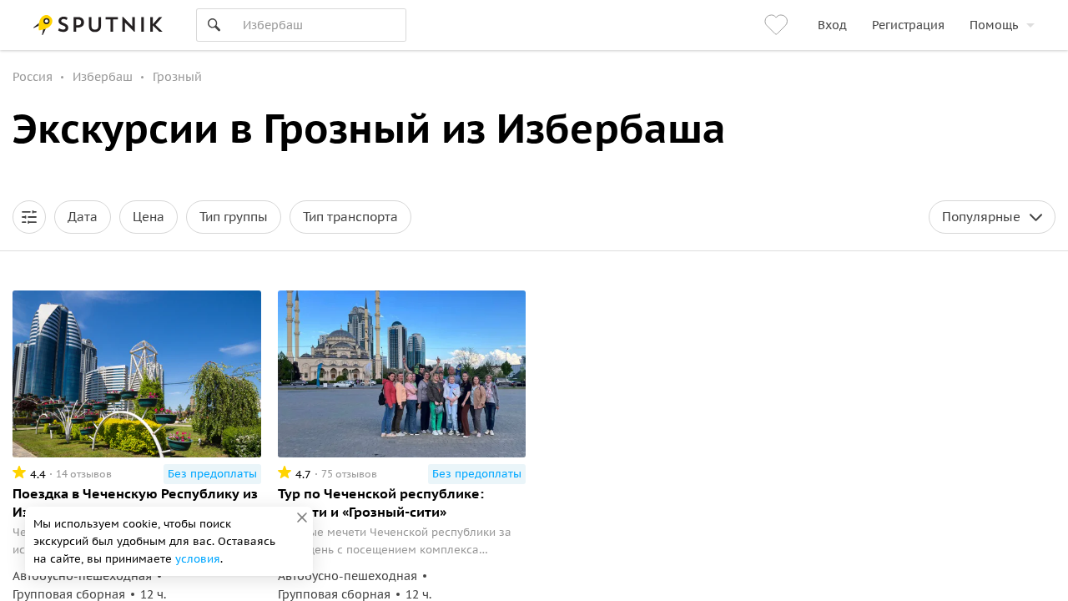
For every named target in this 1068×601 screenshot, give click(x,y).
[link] (778, 25)
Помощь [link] (994, 25)
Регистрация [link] (908, 25)
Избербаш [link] (103, 76)
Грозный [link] (177, 76)
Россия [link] (33, 76)
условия (197, 559)
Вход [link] (832, 25)
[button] (29, 217)
